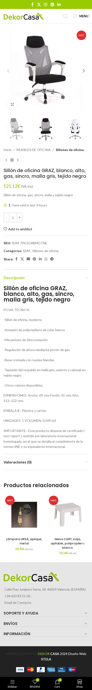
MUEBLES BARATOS (21, 654)
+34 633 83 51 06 (17, 596)
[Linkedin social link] (59, 4)
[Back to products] (12, 160)
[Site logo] (24, 16)
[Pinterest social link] (52, 4)
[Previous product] (6, 160)
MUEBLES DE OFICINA (34, 150)
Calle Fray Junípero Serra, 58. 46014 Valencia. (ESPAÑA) (45, 589)
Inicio (8, 150)
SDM (26, 251)
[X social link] (38, 4)
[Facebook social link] (32, 4)
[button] (8, 71)
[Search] (65, 16)
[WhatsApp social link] (46, 259)
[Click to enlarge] (12, 104)
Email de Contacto (17, 603)
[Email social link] (28, 259)
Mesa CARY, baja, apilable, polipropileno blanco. (68, 543)
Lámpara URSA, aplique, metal (24, 541)
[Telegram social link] (52, 259)
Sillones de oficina (70, 150)
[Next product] (18, 160)
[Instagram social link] (45, 4)
